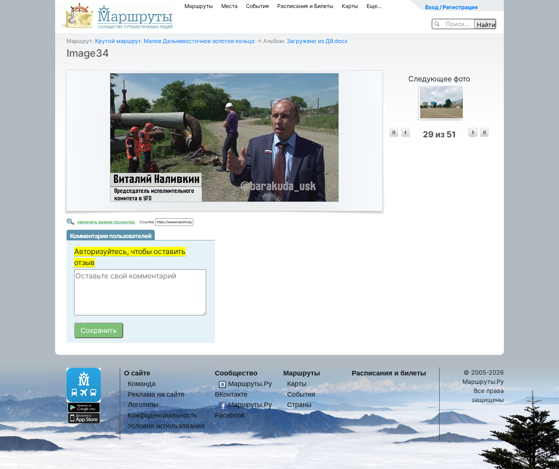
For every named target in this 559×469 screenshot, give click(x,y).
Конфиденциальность (162, 415)
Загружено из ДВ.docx (317, 41)
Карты (350, 6)
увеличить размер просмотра (106, 221)
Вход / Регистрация (451, 7)
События (257, 6)
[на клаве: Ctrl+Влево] (405, 132)
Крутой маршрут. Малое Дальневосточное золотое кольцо (175, 41)
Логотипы (143, 405)
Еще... (374, 6)
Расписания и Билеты (305, 6)
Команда (142, 384)
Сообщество (236, 373)
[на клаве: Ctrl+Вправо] (472, 132)
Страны (299, 405)
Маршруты (198, 6)
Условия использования (166, 426)
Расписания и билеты (389, 373)
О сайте (137, 373)
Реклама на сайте (156, 394)
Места (229, 6)
